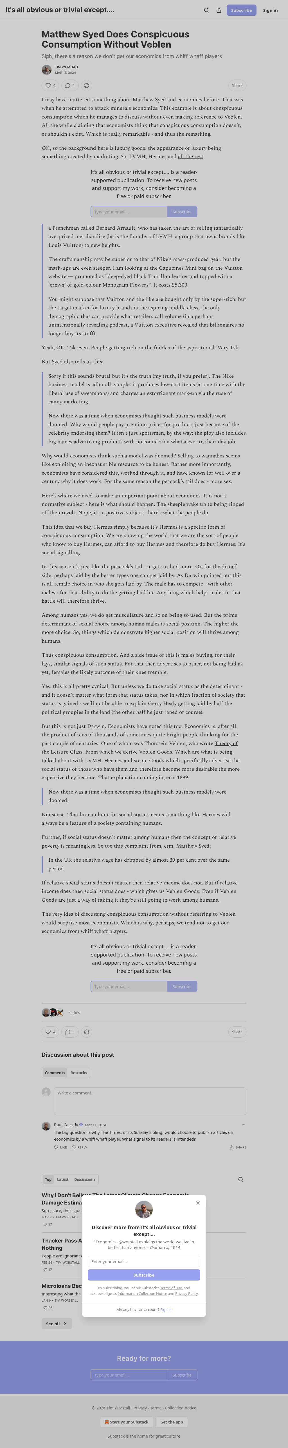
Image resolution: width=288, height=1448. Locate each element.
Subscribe (144, 1275)
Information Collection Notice (142, 1293)
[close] (198, 1202)
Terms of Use (171, 1287)
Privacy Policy (186, 1293)
